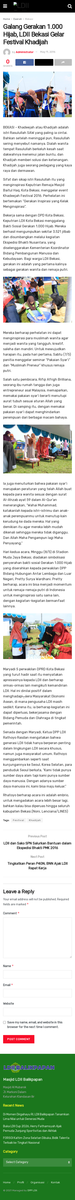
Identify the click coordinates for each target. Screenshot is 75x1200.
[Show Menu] (5, 6)
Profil (20, 1182)
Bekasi (29, 19)
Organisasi (37, 1182)
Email (8, 985)
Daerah (17, 19)
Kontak (55, 1182)
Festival (18, 820)
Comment (11, 913)
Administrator (25, 51)
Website (8, 1003)
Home (6, 19)
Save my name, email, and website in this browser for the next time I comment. (34, 1025)
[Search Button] (70, 6)
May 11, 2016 (47, 51)
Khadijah (35, 820)
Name (8, 966)
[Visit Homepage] (37, 6)
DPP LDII (32, 1190)
